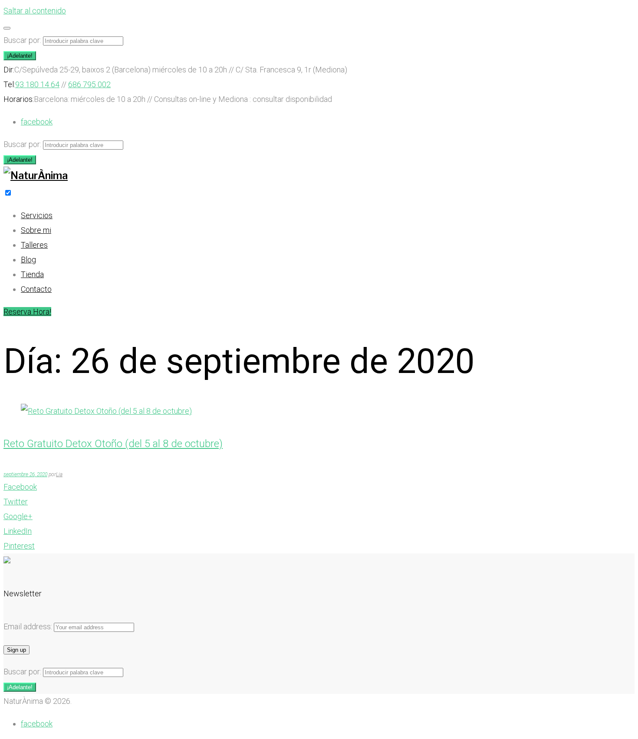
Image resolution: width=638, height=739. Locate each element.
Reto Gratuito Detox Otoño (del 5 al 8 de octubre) (113, 444)
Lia (59, 474)
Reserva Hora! (27, 311)
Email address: (28, 626)
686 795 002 (89, 84)
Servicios (37, 215)
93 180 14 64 (37, 84)
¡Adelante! (20, 55)
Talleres (34, 244)
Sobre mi (36, 230)
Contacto (36, 289)
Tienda (32, 274)
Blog (28, 259)
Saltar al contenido (34, 10)
